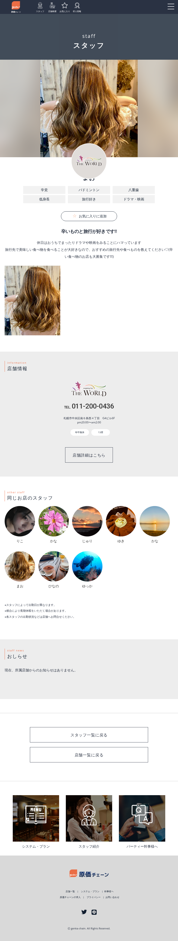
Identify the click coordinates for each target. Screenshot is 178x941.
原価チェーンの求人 (70, 897)
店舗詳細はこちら (89, 455)
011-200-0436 (89, 406)
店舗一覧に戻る (89, 755)
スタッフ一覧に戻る (89, 735)
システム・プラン (90, 891)
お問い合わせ (112, 897)
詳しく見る (36, 818)
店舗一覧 (70, 891)
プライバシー (94, 897)
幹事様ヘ (109, 891)
